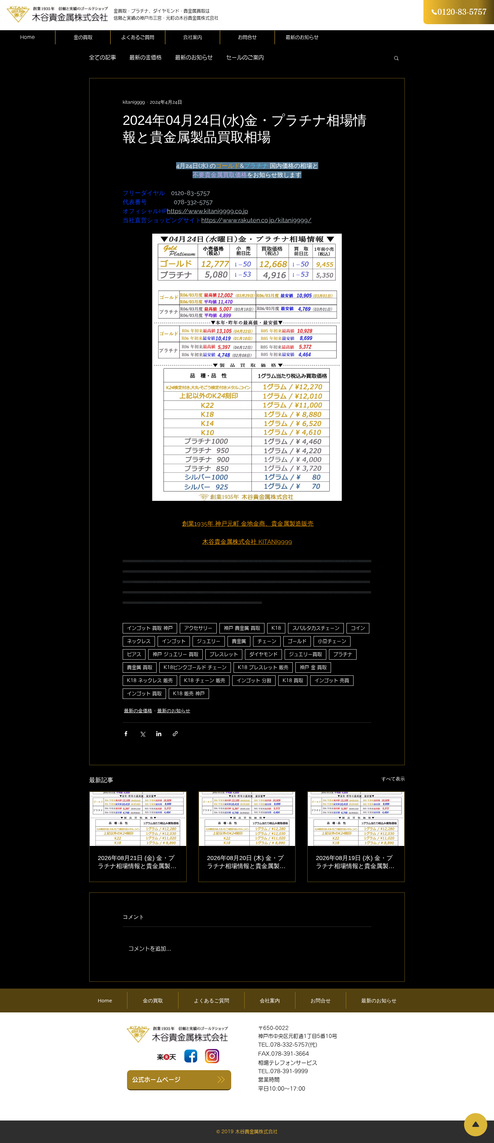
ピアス (134, 654)
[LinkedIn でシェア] (159, 733)
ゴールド (297, 641)
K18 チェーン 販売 (204, 680)
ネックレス (139, 641)
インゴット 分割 (254, 680)
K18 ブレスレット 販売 (263, 667)
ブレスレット (224, 654)
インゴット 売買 (332, 680)
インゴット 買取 (144, 693)
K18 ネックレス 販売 (150, 680)
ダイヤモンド (263, 654)
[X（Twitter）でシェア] (142, 733)
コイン (358, 628)
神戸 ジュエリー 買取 (175, 654)
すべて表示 (393, 778)
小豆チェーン (332, 641)
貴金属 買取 (139, 667)
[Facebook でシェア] (126, 733)
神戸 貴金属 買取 (242, 628)
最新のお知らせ (194, 57)
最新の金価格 (145, 57)
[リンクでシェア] (175, 733)
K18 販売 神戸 (189, 693)
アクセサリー (198, 628)
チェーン (266, 641)
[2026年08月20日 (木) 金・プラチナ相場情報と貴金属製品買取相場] (247, 819)
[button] (396, 57)
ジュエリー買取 (305, 654)
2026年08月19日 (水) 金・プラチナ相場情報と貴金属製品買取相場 (355, 862)
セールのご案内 (245, 57)
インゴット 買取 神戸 (150, 628)
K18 (276, 628)
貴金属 (239, 641)
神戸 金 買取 (313, 667)
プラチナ (342, 654)
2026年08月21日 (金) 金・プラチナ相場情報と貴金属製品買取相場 (137, 862)
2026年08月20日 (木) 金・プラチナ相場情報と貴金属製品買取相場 (246, 862)
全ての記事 (102, 57)
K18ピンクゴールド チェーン (195, 667)
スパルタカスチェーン (315, 628)
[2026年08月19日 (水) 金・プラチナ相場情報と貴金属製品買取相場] (356, 819)
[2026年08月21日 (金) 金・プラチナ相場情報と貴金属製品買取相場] (138, 819)
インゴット (174, 641)
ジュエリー (208, 641)
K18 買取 (293, 680)
